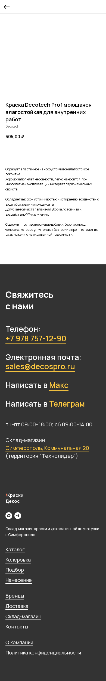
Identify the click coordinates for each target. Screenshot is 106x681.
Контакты (16, 626)
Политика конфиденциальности (43, 652)
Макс (58, 385)
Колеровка (18, 559)
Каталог (15, 549)
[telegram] (17, 515)
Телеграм (67, 403)
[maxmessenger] (8, 515)
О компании (19, 642)
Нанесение (18, 580)
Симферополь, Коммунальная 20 (47, 448)
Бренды (14, 595)
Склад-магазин (23, 616)
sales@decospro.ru (40, 366)
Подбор (14, 569)
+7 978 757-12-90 (35, 338)
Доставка (16, 606)
